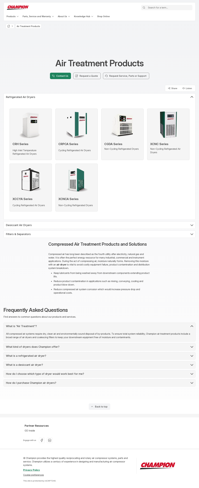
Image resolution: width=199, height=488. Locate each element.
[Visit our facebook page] (42, 440)
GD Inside (30, 430)
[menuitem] (13, 16)
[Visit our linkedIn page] (49, 440)
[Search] (144, 7)
